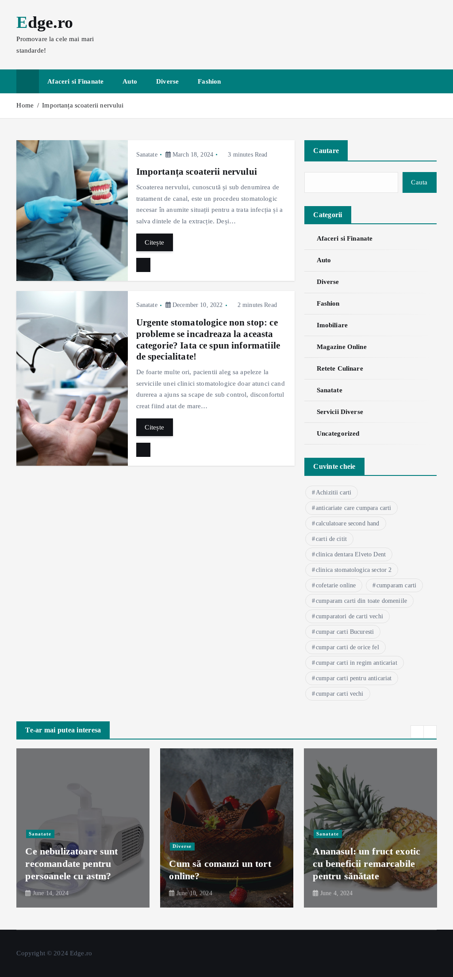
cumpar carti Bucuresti (345, 631)
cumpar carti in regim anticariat (356, 662)
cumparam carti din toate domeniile (361, 601)
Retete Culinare (340, 368)
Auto (130, 81)
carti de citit (331, 539)
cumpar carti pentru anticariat (354, 678)
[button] (417, 732)
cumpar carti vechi (340, 693)
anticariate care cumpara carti (354, 508)
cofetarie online (336, 585)
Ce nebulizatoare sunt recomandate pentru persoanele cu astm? (71, 863)
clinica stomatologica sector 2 (354, 570)
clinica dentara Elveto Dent (351, 554)
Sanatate (146, 154)
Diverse (167, 81)
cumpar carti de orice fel (347, 647)
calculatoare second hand (348, 523)
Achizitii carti (333, 492)
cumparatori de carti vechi (349, 616)
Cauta (419, 182)
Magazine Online (341, 346)
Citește (154, 242)
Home (25, 105)
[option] (83, 828)
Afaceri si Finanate (75, 81)
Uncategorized (338, 433)
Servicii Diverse (340, 411)
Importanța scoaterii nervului (82, 105)
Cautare (326, 150)
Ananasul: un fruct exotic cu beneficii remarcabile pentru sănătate (366, 863)
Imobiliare (332, 325)
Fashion (209, 81)
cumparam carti (396, 585)
